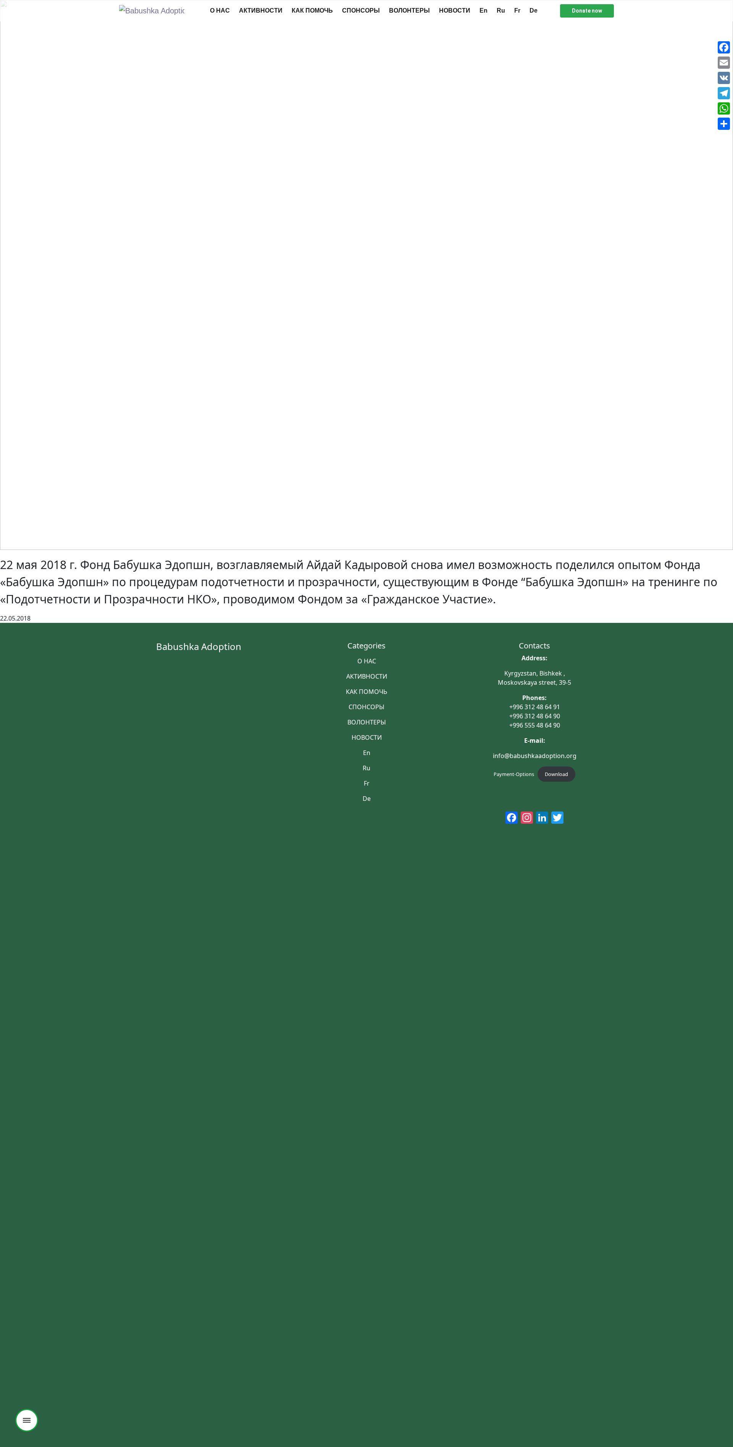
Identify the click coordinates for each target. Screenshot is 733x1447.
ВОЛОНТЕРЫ (409, 10)
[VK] (723, 78)
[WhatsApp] (723, 108)
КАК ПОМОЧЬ (312, 10)
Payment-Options (514, 774)
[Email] (723, 62)
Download (556, 774)
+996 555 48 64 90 (534, 725)
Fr (517, 10)
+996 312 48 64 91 (534, 707)
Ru (501, 10)
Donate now (587, 11)
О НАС (220, 10)
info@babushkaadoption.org (534, 756)
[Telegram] (723, 93)
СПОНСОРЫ (361, 10)
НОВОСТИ (454, 10)
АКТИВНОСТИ (261, 10)
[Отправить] (723, 123)
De (534, 10)
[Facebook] (723, 47)
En (484, 10)
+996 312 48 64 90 (534, 716)
